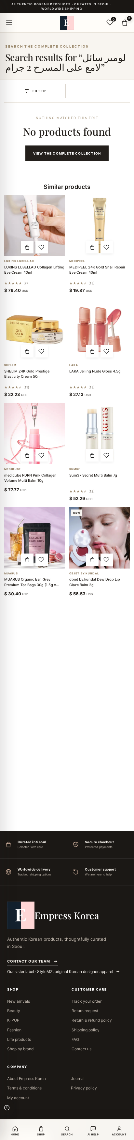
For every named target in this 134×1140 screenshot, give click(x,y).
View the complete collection (67, 153)
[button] (27, 247)
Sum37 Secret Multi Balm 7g (93, 475)
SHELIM (10, 365)
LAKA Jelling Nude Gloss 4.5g (95, 371)
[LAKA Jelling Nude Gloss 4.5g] (99, 329)
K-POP (13, 1020)
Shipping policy (86, 1029)
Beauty (13, 1010)
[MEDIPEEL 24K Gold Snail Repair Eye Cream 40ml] (99, 225)
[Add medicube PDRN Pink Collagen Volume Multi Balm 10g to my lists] (41, 455)
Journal (78, 1078)
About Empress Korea (26, 1078)
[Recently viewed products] (7, 1107)
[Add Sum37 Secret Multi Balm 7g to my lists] (106, 455)
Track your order (86, 1001)
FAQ (75, 1039)
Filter (39, 91)
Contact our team (28, 961)
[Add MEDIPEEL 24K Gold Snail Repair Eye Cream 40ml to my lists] (106, 247)
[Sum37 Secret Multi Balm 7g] (99, 433)
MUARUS (11, 573)
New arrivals (18, 1001)
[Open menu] (9, 22)
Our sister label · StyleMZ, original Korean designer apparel (60, 971)
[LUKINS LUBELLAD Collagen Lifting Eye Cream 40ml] (34, 225)
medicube (12, 469)
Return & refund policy (92, 1020)
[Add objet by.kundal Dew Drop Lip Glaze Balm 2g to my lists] (106, 560)
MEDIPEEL (77, 261)
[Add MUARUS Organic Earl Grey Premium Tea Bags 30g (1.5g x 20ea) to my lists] (41, 560)
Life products (19, 1039)
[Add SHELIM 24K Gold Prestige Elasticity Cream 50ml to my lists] (41, 351)
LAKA (73, 365)
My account (18, 1097)
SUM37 (74, 469)
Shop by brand (20, 1048)
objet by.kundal (84, 573)
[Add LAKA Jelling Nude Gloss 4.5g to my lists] (106, 351)
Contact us (81, 1048)
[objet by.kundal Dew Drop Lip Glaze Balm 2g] (99, 538)
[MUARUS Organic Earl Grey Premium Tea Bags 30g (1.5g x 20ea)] (34, 538)
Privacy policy (84, 1088)
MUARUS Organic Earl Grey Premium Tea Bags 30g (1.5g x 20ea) (30, 584)
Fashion (14, 1029)
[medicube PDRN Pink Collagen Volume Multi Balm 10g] (34, 433)
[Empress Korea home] (67, 22)
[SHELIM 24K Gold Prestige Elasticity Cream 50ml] (34, 329)
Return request (85, 1010)
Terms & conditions (24, 1088)
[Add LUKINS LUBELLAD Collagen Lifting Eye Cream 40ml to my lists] (41, 247)
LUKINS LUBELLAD (19, 261)
